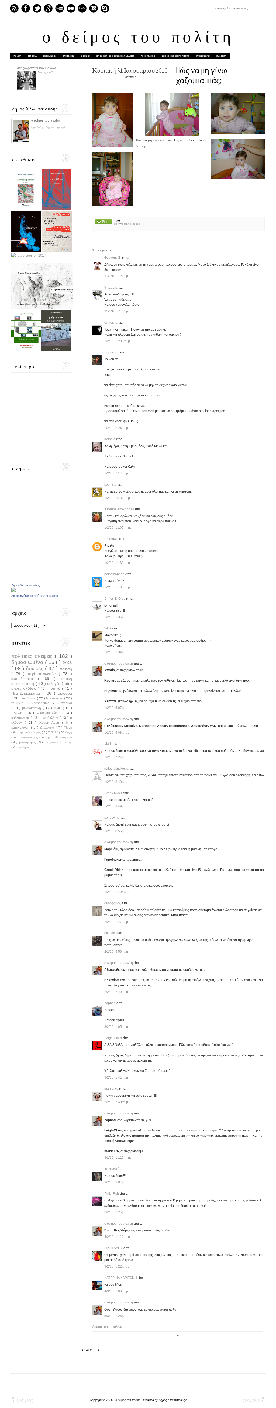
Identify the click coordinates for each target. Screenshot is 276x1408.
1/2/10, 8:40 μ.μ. (116, 782)
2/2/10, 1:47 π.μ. (116, 922)
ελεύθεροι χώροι (49, 713)
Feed (14, 8)
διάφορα (135, 224)
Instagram (93, 8)
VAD (108, 628)
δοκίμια (85, 55)
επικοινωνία (203, 55)
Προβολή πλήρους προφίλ (48, 127)
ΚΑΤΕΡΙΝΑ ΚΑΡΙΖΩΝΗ (121, 1278)
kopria (109, 484)
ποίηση (66, 669)
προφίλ (32, 55)
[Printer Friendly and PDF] (103, 222)
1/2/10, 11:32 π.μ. (117, 563)
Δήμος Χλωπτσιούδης (25, 585)
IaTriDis (110, 1169)
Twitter (37, 8)
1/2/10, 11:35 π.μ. (117, 587)
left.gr (68, 742)
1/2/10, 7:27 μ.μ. (116, 757)
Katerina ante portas (119, 509)
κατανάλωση (21, 727)
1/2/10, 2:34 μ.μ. (116, 652)
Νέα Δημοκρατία (27, 693)
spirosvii (110, 818)
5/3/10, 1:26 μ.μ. (116, 1316)
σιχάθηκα (24, 747)
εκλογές (54, 683)
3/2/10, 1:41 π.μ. (116, 1077)
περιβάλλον (50, 718)
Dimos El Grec (115, 599)
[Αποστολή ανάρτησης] (117, 220)
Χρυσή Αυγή (50, 723)
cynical (109, 322)
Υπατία (109, 287)
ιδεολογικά (48, 727)
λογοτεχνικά (148, 55)
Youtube (59, 8)
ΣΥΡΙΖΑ (53, 732)
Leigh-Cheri (113, 1038)
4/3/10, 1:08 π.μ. (116, 1291)
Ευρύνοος (112, 352)
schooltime (42, 703)
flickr (71, 8)
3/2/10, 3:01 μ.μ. (116, 1182)
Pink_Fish (112, 1193)
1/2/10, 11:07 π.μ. (117, 528)
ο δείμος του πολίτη (138, 38)
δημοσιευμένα (28, 662)
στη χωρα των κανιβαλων (36, 68)
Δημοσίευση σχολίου (107, 1327)
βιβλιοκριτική (32, 708)
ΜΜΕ (58, 708)
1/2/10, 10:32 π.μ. (117, 498)
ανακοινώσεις (29, 737)
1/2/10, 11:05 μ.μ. (117, 892)
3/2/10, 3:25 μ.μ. (116, 1212)
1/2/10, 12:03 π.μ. (117, 341)
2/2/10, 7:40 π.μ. (116, 992)
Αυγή (68, 732)
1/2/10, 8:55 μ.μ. (116, 831)
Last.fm (82, 8)
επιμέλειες (68, 55)
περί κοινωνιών (43, 674)
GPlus (48, 8)
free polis (50, 742)
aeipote (110, 439)
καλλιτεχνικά (21, 718)
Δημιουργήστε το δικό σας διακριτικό (34, 595)
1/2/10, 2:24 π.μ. (116, 428)
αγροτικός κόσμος (30, 732)
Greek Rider (113, 793)
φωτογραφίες (28, 742)
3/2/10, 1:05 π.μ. (116, 1027)
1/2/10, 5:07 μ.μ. (116, 708)
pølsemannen (114, 574)
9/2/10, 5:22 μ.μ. (116, 1266)
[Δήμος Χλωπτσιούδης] (13, 591)
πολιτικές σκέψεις (33, 656)
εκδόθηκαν (49, 55)
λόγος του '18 (46, 72)
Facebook (25, 8)
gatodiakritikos (115, 768)
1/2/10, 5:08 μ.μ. (116, 733)
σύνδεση (221, 55)
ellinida (110, 933)
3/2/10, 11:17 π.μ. (117, 1158)
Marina (109, 744)
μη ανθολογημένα (60, 737)
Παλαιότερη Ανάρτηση (259, 1335)
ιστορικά (66, 703)
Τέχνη (68, 727)
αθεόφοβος (113, 903)
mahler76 (111, 1088)
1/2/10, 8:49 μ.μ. (116, 806)
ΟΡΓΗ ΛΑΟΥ (113, 1248)
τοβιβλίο (18, 703)
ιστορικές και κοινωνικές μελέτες (115, 55)
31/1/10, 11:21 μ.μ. (118, 276)
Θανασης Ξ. (113, 258)
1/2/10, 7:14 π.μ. (116, 473)
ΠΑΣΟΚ (17, 713)
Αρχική (17, 55)
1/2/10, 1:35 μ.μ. (116, 617)
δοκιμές (35, 668)
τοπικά (55, 688)
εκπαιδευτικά (24, 678)
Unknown (111, 539)
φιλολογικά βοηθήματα (175, 55)
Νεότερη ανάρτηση (95, 1335)
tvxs (67, 662)
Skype (105, 8)
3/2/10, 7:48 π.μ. (116, 1102)
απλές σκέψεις (24, 688)
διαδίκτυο (29, 698)
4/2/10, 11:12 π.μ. (117, 1237)
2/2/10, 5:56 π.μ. (116, 952)
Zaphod (110, 1003)
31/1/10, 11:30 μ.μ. (118, 311)
